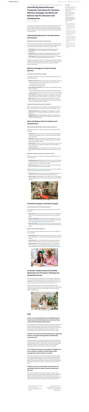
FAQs (66, 21)
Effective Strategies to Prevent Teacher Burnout (70, 10)
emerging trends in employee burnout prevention (50, 246)
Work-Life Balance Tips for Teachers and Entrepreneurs (70, 13)
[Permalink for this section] (38, 38)
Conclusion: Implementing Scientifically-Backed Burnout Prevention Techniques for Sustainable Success (70, 19)
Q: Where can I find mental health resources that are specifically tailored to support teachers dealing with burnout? (70, 45)
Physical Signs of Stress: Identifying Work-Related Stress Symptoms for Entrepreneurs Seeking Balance (54, 388)
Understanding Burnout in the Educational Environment (70, 7)
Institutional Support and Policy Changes (69, 15)
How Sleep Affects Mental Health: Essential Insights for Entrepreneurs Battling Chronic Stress (35, 388)
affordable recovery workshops (38, 221)
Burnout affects (30, 25)
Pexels (49, 199)
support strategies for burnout (42, 169)
